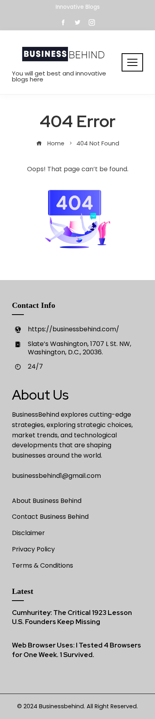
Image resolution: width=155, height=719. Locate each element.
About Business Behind (46, 500)
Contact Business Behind (50, 516)
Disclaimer (28, 532)
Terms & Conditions (42, 565)
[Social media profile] (77, 22)
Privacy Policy (33, 549)
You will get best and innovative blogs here (59, 76)
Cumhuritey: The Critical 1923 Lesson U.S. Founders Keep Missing (72, 617)
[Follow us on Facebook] (63, 22)
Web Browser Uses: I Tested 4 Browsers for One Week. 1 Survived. (76, 650)
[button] (132, 62)
